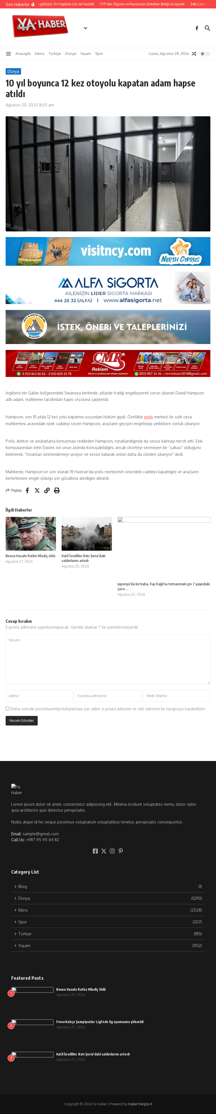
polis (148, 416)
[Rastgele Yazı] (194, 54)
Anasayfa (23, 53)
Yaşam (85, 53)
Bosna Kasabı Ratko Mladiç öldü (30, 555)
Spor (99, 53)
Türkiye (55, 53)
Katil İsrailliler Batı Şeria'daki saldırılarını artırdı (83, 558)
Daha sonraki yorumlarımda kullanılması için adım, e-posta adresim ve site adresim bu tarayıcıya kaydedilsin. (108, 708)
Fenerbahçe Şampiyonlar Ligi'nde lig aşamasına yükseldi (99, 1022)
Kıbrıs (39, 53)
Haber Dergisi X (140, 1104)
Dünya (70, 53)
